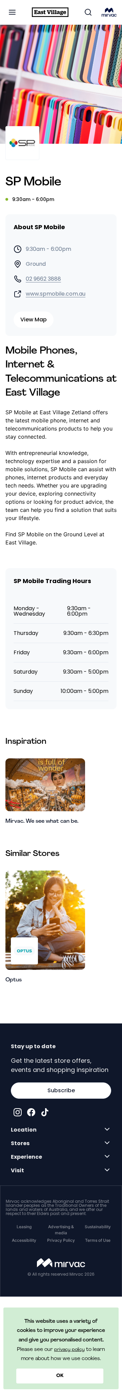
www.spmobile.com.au (55, 294)
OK (59, 1375)
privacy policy (69, 1349)
